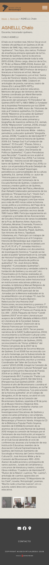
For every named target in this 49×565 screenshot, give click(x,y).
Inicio (4, 18)
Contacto (24, 541)
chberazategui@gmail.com (19, 528)
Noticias (14, 18)
